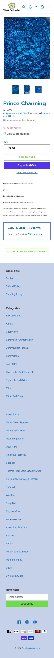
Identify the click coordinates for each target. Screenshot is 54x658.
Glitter (9, 567)
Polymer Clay (13, 511)
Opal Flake (11, 446)
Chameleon (12, 331)
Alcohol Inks (12, 414)
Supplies (10, 462)
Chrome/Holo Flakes (17, 347)
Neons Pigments (14, 438)
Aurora (9, 323)
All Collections (13, 315)
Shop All (10, 487)
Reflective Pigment (16, 454)
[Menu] (48, 6)
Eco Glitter (11, 364)
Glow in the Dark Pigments (20, 372)
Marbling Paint (14, 559)
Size (6, 142)
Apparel (10, 535)
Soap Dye (11, 503)
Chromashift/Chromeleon (19, 339)
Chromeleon (12, 356)
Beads (9, 543)
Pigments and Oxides (17, 380)
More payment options (27, 172)
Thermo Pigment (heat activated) (23, 471)
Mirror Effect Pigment (17, 422)
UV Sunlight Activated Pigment (22, 479)
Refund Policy (13, 286)
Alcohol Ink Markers (16, 527)
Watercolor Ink (13, 519)
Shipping (7, 120)
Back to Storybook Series (29, 251)
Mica (8, 388)
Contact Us (12, 278)
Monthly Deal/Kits (15, 430)
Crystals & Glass (14, 575)
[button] (27, 114)
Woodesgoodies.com (31, 648)
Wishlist (10, 495)
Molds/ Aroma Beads (17, 551)
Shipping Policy (14, 294)
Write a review (34, 234)
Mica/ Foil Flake (14, 396)
